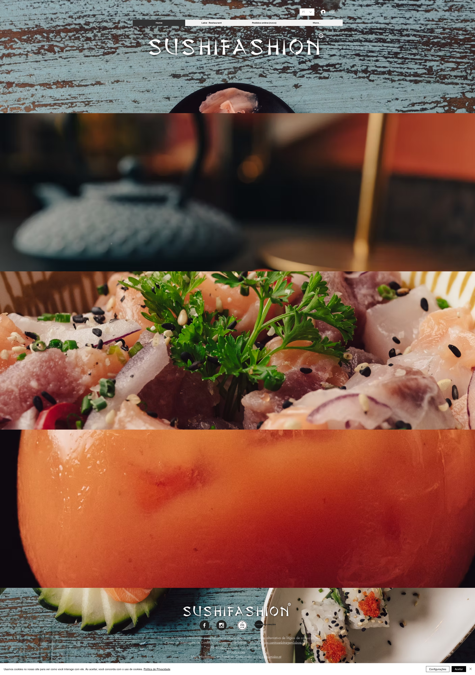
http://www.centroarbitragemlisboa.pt (277, 642)
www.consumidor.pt (267, 656)
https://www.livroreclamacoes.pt (242, 647)
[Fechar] (470, 669)
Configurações (437, 669)
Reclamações (236, 652)
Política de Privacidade (157, 669)
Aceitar (459, 669)
